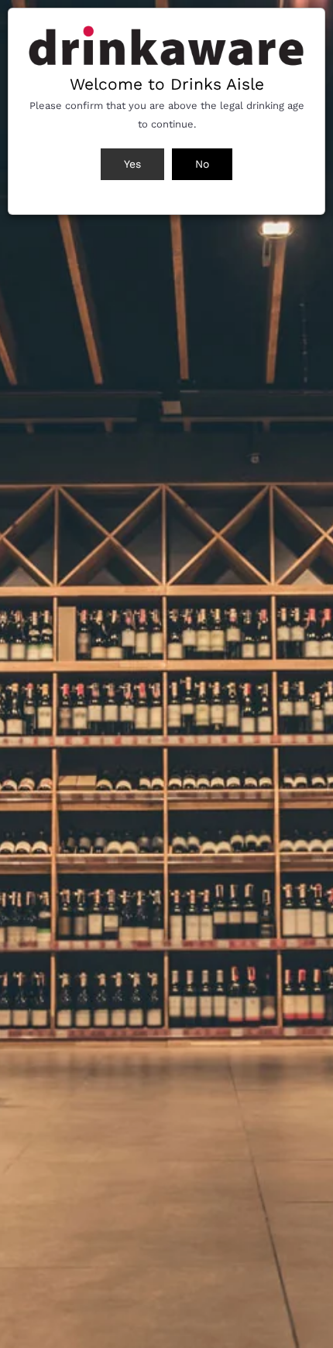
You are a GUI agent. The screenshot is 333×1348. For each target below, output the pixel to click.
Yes (132, 164)
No (202, 164)
